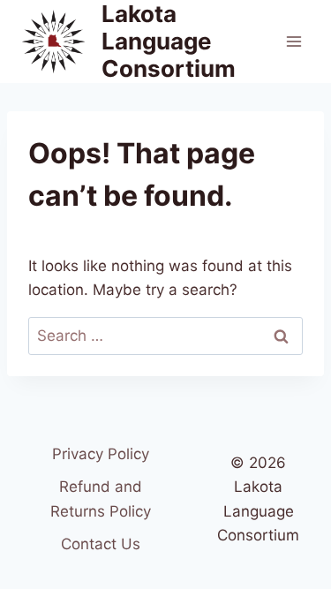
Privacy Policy (100, 454)
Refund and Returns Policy (100, 498)
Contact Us (100, 544)
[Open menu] (293, 41)
